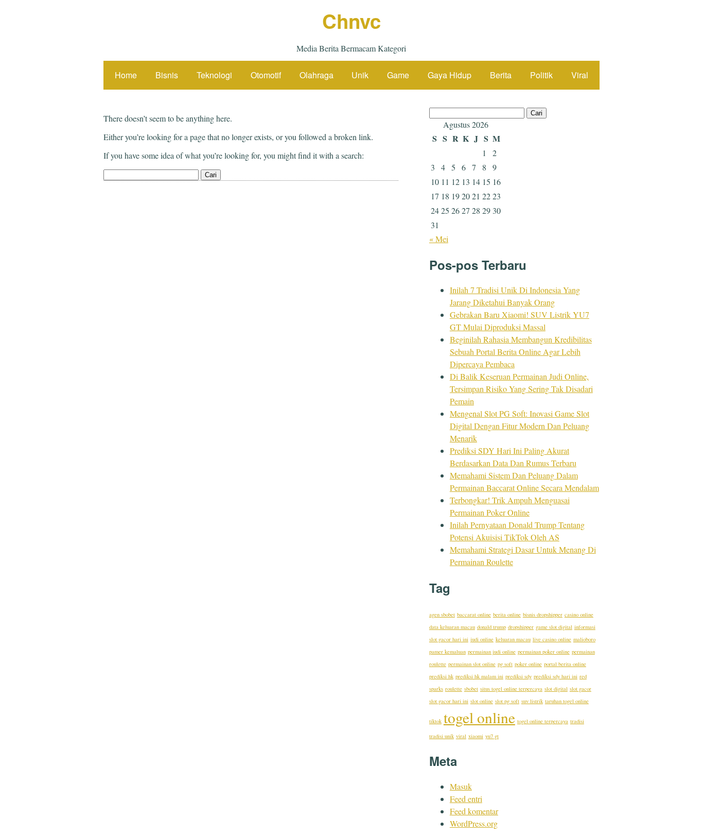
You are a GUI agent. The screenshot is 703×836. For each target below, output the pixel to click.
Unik (359, 75)
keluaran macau (513, 639)
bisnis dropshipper (543, 614)
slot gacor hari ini (448, 701)
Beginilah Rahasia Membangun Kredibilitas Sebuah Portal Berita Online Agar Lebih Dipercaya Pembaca (521, 351)
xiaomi (475, 736)
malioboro (584, 639)
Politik (541, 75)
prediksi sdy (518, 676)
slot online (481, 701)
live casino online (552, 639)
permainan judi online (492, 651)
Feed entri (466, 798)
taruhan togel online (567, 701)
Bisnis (166, 75)
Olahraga (316, 75)
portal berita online (565, 664)
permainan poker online (544, 651)
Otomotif (266, 75)
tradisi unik (441, 736)
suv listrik (532, 701)
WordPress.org (474, 823)
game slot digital (554, 626)
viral (461, 736)
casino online (579, 614)
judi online (482, 639)
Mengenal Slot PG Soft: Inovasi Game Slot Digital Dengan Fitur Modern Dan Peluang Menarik (519, 425)
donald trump (491, 626)
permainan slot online (472, 664)
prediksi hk (441, 676)
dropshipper (521, 626)
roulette (453, 688)
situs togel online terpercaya (511, 688)
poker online (528, 664)
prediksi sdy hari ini (555, 676)
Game (398, 75)
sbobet (471, 688)
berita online (507, 614)
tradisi (577, 721)
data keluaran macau (452, 626)
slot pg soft (507, 701)
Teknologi (214, 75)
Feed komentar (474, 811)
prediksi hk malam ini (479, 676)
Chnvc (351, 21)
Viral (579, 75)
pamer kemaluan (447, 651)
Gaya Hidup (449, 75)
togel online (479, 717)
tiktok (435, 721)
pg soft (505, 664)
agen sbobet (442, 614)
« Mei (438, 238)
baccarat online (474, 614)
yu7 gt (492, 736)
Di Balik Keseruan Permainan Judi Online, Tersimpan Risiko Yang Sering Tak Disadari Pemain (521, 388)
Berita (501, 75)
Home (126, 75)
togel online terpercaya (542, 721)
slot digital (556, 688)
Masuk (461, 786)
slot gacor (580, 688)
